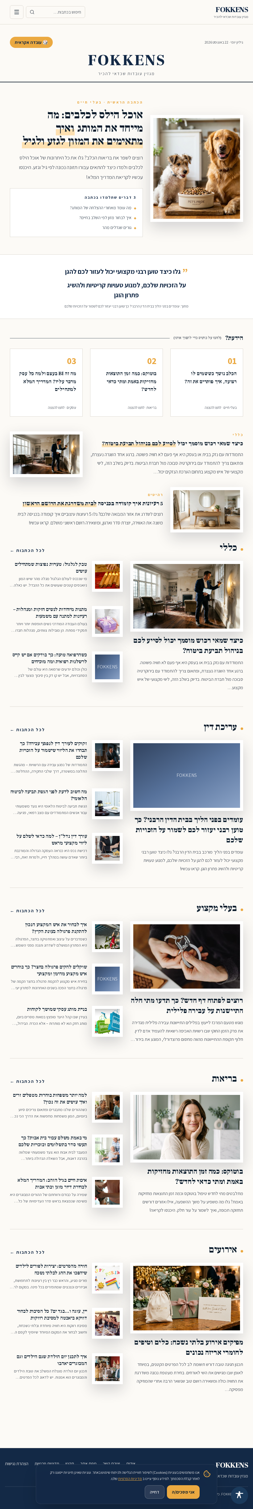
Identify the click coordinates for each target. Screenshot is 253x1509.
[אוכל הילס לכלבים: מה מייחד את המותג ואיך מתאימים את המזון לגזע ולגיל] (196, 168)
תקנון (69, 1463)
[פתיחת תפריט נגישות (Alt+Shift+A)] (239, 1495)
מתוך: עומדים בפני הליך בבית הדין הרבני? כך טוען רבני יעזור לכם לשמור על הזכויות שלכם (126, 306)
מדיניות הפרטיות (130, 1478)
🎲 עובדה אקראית (31, 42)
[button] (206, 383)
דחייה (154, 1492)
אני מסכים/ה (183, 1492)
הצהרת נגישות (16, 1463)
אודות (130, 1463)
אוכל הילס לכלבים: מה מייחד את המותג (83, 128)
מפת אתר (88, 1463)
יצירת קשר (111, 1463)
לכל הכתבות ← (27, 550)
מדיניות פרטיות (47, 1463)
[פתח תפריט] (16, 12)
